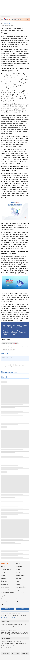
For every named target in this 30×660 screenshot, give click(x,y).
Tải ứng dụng (5, 653)
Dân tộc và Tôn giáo (6, 569)
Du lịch (17, 581)
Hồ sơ (17, 596)
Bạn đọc (18, 584)
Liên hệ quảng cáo (6, 638)
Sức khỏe (3, 578)
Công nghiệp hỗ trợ (21, 587)
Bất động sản (4, 584)
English (3, 596)
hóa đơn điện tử (16, 347)
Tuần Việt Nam (5, 587)
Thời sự (3, 566)
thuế (10, 347)
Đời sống (3, 575)
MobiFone (25, 347)
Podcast (18, 602)
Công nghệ (5, 23)
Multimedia (4, 602)
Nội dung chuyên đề (21, 593)
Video (17, 599)
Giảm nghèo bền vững (6, 590)
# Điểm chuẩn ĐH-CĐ (16, 19)
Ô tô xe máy (4, 581)
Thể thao (18, 569)
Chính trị (18, 563)
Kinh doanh (19, 566)
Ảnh (2, 599)
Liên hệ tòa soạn (5, 621)
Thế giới (18, 572)
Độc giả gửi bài (15, 653)
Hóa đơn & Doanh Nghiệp (8, 349)
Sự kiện (22, 608)
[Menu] (2, 19)
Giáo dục (3, 572)
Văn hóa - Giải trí (20, 575)
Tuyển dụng (25, 653)
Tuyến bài (7, 608)
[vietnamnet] (7, 20)
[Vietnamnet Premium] (4, 564)
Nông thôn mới (20, 590)
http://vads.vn (9, 648)
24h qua (3, 605)
